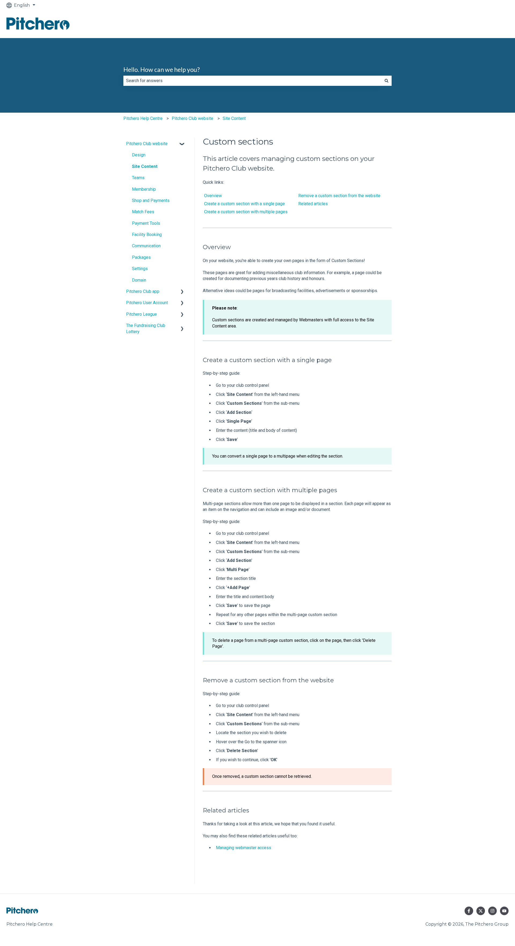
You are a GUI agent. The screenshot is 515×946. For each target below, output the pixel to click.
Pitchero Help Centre (143, 118)
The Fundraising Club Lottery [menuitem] (145, 328)
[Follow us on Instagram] (492, 911)
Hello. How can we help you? (161, 69)
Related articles (313, 203)
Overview (213, 195)
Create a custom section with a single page (244, 203)
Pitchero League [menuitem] (141, 314)
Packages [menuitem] (141, 257)
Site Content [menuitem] (144, 166)
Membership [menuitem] (144, 189)
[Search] (386, 81)
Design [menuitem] (138, 154)
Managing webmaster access (243, 847)
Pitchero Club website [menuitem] (147, 143)
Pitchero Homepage (481, 24)
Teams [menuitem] (138, 177)
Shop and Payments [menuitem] (151, 200)
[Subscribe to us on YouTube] (504, 911)
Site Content (234, 118)
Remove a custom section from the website (339, 195)
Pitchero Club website (192, 118)
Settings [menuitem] (140, 268)
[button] (182, 144)
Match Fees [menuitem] (143, 211)
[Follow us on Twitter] (480, 911)
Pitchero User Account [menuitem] (147, 302)
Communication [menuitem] (146, 245)
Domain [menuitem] (139, 280)
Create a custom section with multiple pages (246, 211)
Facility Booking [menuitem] (147, 234)
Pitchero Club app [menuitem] (142, 291)
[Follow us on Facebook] (469, 911)
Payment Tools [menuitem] (146, 223)
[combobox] (252, 81)
